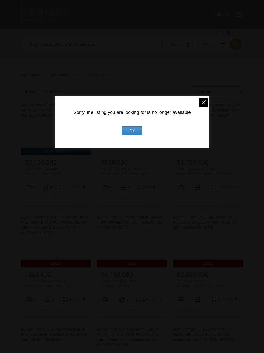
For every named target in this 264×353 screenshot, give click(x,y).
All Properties (32, 75)
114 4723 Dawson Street (48, 283)
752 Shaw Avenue (201, 283)
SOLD (239, 33)
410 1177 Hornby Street (124, 171)
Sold (77, 75)
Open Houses (99, 75)
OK (132, 130)
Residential (59, 75)
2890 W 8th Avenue (43, 171)
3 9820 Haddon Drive (119, 283)
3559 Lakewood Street (206, 171)
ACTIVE (220, 33)
